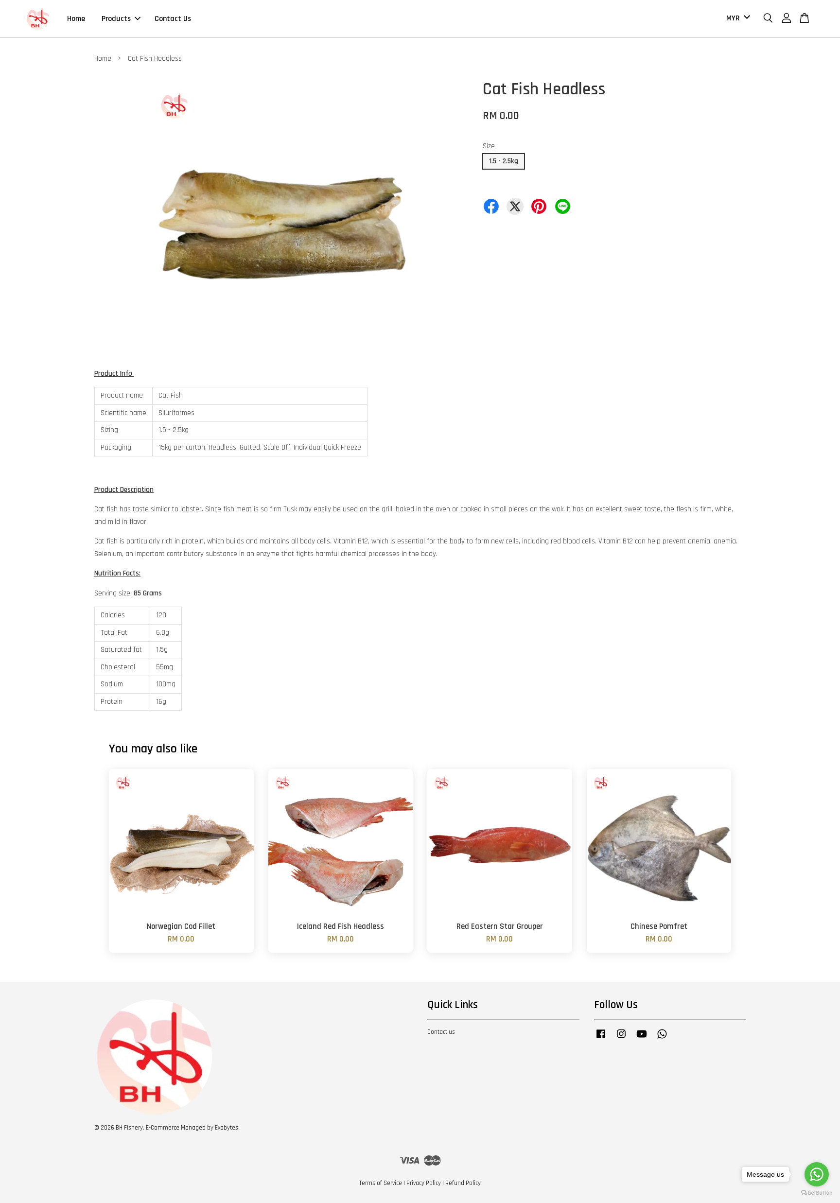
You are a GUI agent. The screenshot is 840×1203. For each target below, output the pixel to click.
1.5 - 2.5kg (503, 161)
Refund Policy (463, 1183)
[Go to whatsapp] (817, 1174)
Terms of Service (380, 1183)
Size (489, 146)
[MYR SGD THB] (736, 18)
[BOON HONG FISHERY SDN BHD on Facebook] (601, 1039)
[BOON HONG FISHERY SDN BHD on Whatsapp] (662, 1039)
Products (116, 19)
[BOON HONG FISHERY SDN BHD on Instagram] (621, 1039)
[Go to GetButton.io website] (816, 1193)
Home (76, 19)
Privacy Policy (423, 1183)
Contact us (441, 1032)
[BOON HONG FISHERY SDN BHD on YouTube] (641, 1039)
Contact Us (173, 19)
